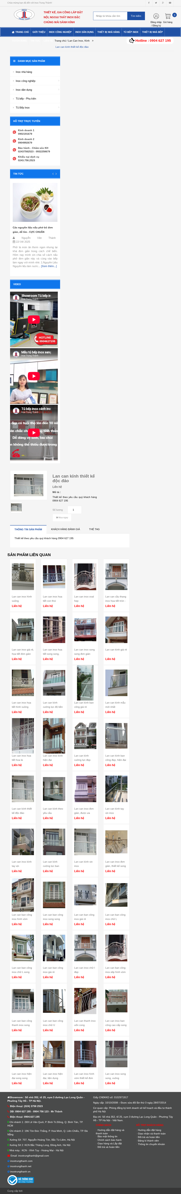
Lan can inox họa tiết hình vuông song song (21, 707)
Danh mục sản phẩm (31, 61)
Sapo (26, 1190)
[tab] (28, 529)
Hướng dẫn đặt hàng (149, 1130)
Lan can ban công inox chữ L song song (22, 972)
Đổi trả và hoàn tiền (108, 1147)
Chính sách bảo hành (110, 1139)
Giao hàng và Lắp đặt (110, 1143)
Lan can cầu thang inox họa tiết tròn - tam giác (115, 600)
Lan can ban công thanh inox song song (22, 1025)
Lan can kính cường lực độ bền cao (53, 707)
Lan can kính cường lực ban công (51, 866)
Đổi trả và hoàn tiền (149, 1137)
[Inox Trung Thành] (24, 12)
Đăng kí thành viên (148, 1140)
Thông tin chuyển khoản (151, 1144)
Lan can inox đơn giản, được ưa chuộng (84, 813)
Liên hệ (57, 486)
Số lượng (57, 509)
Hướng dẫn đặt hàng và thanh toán (110, 1132)
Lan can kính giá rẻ (116, 649)
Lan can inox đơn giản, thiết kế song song (115, 866)
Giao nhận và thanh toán (152, 1133)
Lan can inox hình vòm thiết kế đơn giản (84, 1078)
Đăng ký (157, 25)
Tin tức (18, 173)
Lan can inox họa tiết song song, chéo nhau (52, 653)
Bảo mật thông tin (107, 1136)
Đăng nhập (156, 22)
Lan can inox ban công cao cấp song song (116, 1025)
